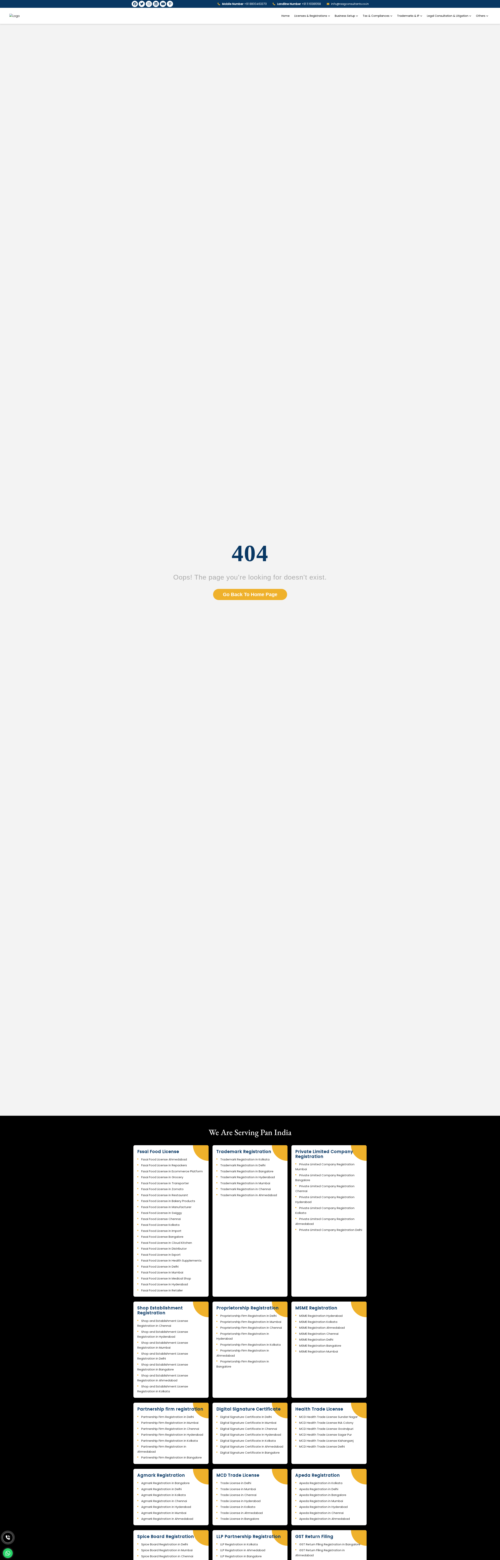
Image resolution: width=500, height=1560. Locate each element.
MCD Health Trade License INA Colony (326, 1423)
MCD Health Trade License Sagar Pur (325, 1435)
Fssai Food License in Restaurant (164, 1195)
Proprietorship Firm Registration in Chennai (251, 1328)
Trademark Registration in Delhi (242, 1165)
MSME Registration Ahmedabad (322, 1328)
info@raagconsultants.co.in (350, 4)
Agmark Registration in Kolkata (163, 1495)
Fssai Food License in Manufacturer (166, 1207)
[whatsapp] (8, 1553)
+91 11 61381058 (299, 4)
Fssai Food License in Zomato (162, 1189)
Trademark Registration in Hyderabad (247, 1177)
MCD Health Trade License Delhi (322, 1446)
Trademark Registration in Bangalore (246, 1171)
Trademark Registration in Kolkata (245, 1159)
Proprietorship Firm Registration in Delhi (248, 1316)
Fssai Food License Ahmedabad (164, 1159)
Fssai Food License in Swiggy (161, 1213)
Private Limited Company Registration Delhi (330, 1230)
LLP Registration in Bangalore (241, 1556)
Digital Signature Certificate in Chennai (248, 1429)
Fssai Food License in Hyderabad (164, 1284)
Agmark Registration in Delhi (161, 1489)
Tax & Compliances (376, 16)
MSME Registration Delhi (316, 1339)
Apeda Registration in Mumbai (321, 1501)
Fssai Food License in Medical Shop (166, 1278)
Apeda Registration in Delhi (318, 1489)
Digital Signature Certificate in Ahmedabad (251, 1446)
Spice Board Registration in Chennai (167, 1556)
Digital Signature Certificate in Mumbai (248, 1423)
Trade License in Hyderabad (240, 1501)
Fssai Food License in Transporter (165, 1183)
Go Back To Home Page (250, 594)
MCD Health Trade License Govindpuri (326, 1429)
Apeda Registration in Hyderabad (323, 1507)
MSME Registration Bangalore (320, 1346)
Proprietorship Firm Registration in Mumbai (250, 1322)
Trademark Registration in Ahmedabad (248, 1195)
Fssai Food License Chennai (161, 1219)
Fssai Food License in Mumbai (162, 1272)
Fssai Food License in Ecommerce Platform (172, 1171)
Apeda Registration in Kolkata (320, 1483)
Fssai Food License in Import (161, 1231)
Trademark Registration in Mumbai (245, 1183)
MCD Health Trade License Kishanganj (326, 1441)
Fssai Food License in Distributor (164, 1249)
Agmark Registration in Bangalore (165, 1483)
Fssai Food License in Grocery (162, 1177)
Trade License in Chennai (238, 1495)
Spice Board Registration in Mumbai (167, 1550)
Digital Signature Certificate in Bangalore (250, 1452)
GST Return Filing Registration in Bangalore (329, 1544)
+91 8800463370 (244, 4)
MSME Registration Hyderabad (321, 1316)
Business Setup (345, 16)
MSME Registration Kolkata (318, 1322)
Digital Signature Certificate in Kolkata (248, 1441)
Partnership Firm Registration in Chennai (170, 1429)
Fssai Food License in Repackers (164, 1165)
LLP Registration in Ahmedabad (242, 1550)
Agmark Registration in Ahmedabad (167, 1519)
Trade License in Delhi (235, 1483)
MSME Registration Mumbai (318, 1351)
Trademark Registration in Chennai (245, 1189)
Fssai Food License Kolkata (160, 1225)
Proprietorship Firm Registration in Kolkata (250, 1345)
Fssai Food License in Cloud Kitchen (166, 1243)
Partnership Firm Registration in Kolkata (169, 1441)
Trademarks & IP (408, 16)
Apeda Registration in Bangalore (322, 1495)
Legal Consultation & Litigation (448, 16)
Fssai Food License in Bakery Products (168, 1201)
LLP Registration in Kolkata (239, 1544)
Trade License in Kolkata (237, 1507)
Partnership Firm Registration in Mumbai (169, 1423)
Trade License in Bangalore (239, 1519)
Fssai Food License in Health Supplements (171, 1260)
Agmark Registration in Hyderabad (166, 1507)
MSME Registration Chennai (318, 1334)
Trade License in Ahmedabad (241, 1513)
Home (285, 16)
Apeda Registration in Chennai (321, 1513)
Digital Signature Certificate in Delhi (246, 1417)
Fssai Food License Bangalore (162, 1237)
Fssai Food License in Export (161, 1255)
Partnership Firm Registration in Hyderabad (172, 1435)
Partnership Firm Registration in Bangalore (171, 1457)
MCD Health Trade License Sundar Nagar (328, 1417)
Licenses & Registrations (311, 16)
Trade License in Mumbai (238, 1489)
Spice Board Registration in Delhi (164, 1544)
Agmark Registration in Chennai (164, 1501)
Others (480, 16)
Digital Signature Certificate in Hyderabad (250, 1435)
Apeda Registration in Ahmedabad (324, 1519)
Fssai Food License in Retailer (162, 1290)
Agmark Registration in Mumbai (163, 1513)
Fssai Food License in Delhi (160, 1266)
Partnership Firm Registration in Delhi (167, 1417)
